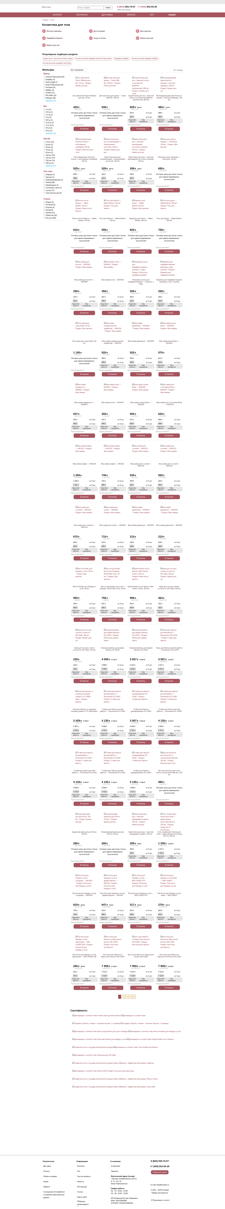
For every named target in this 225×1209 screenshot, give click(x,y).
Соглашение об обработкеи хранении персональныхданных (54, 1194)
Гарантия (114, 1171)
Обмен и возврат (50, 1176)
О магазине (115, 1166)
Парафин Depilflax (121, 58)
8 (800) (126, 7)
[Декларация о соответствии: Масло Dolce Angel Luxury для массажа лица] (103, 1071)
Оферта (46, 1187)
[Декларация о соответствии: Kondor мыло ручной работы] (96, 1015)
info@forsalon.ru (162, 1185)
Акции (172, 15)
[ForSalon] (59, 8)
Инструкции (82, 1187)
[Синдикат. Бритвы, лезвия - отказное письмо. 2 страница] (144, 1023)
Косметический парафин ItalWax (145, 58)
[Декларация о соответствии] (133, 1015)
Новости (80, 1181)
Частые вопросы (84, 1176)
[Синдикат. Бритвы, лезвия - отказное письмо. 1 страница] (96, 1023)
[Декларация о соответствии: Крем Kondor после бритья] (150, 1039)
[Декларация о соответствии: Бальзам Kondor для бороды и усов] (99, 1039)
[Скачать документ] (96, 1019)
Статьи (80, 1192)
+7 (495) (147, 7)
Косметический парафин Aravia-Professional (93, 58)
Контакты (82, 15)
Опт (152, 15)
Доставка (107, 15)
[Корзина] (174, 8)
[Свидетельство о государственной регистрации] (92, 1047)
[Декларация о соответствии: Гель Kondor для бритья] (135, 1047)
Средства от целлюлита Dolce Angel (57, 58)
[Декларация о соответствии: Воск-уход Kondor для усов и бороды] (100, 1031)
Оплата (131, 15)
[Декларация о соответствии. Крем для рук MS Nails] (94, 1055)
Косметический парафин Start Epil (56, 63)
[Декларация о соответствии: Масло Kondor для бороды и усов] (154, 1031)
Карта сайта (82, 1197)
